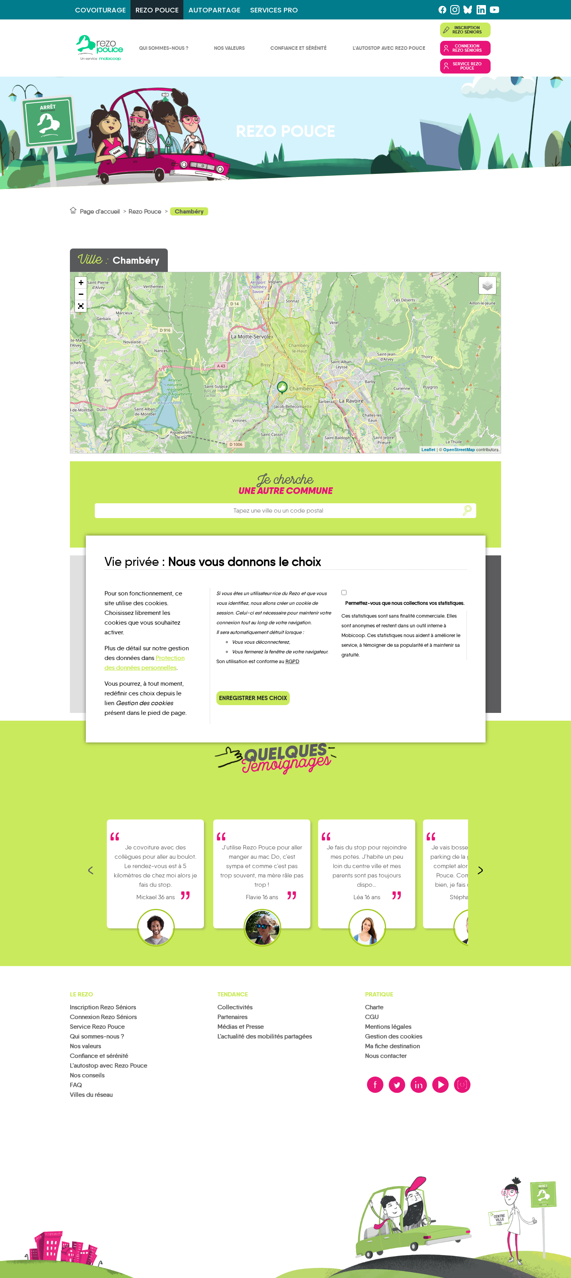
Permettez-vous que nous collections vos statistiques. (405, 603)
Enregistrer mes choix (253, 698)
